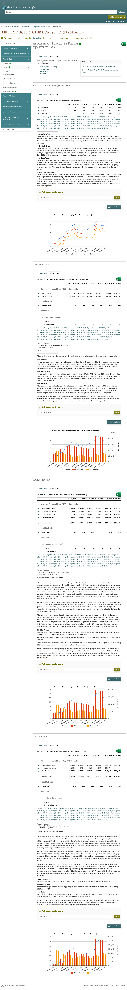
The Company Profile (9, 44)
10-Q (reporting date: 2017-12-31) (97, 123)
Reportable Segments (10, 88)
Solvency (6, 71)
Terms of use (93, 986)
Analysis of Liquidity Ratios (41, 27)
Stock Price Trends (9, 129)
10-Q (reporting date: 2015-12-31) (97, 128)
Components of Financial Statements (11, 118)
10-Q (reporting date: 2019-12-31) (97, 119)
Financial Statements (10, 48)
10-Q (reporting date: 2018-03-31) (76, 123)
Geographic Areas (9, 91)
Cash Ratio (43, 73)
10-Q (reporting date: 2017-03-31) (76, 126)
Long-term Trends (9, 112)
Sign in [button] (122, 21)
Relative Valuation (9, 96)
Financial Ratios (8, 59)
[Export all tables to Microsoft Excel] (123, 44)
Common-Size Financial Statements (14, 54)
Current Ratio (44, 69)
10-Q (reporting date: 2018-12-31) (97, 121)
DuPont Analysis (8, 83)
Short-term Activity (9, 75)
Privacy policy (103, 986)
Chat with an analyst (117, 17)
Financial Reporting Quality (11, 125)
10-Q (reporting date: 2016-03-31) (76, 128)
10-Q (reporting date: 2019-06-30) (56, 121)
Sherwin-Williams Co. (50, 324)
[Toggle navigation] (3, 2)
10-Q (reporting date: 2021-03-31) (74, 117)
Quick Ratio (44, 71)
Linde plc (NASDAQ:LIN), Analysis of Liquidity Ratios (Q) (100, 66)
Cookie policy (114, 986)
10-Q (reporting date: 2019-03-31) (76, 121)
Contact (122, 986)
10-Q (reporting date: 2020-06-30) (56, 119)
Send (117, 197)
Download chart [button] (115, 207)
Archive (7, 27)
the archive (37, 38)
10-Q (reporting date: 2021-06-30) (53, 117)
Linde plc (46, 321)
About (86, 986)
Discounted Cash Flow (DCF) (12, 101)
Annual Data (43, 56)
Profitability (6, 63)
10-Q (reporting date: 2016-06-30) (56, 128)
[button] (38, 108)
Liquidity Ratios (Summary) (49, 67)
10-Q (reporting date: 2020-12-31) (95, 117)
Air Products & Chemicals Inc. (21, 27)
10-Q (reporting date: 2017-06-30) (56, 126)
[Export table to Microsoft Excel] (118, 100)
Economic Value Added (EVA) (12, 107)
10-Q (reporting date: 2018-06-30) (56, 123)
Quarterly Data (54, 56)
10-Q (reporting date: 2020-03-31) (76, 119)
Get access (111, 21)
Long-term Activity (9, 78)
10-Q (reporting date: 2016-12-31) (97, 126)
